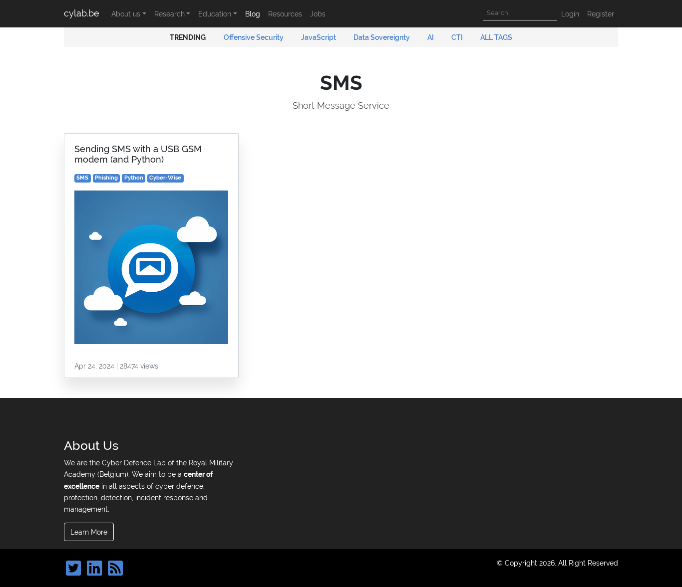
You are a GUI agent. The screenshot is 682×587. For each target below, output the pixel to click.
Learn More (88, 532)
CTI (457, 37)
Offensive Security (254, 37)
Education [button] (214, 13)
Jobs (318, 13)
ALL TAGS (496, 37)
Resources (285, 13)
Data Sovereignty (382, 37)
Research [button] (169, 13)
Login (570, 13)
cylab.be (81, 13)
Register (600, 13)
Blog (252, 13)
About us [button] (125, 13)
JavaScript (319, 37)
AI (431, 37)
